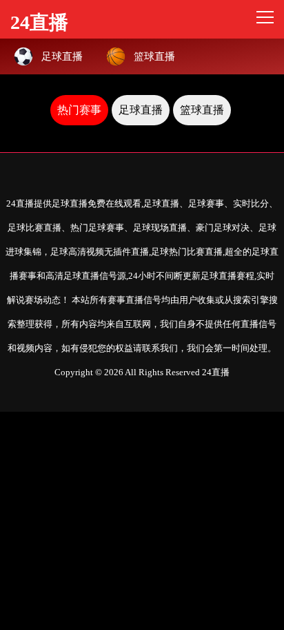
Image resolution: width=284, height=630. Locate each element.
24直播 (39, 20)
